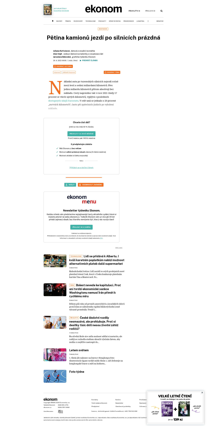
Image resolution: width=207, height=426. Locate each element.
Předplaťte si (134, 11)
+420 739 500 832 (130, 411)
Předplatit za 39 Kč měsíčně (81, 134)
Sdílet (72, 185)
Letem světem (79, 350)
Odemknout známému (92, 185)
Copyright (47, 402)
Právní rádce (129, 21)
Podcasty (102, 21)
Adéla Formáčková (117, 411)
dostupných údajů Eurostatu (63, 100)
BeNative (160, 21)
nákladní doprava (69, 72)
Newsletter (119, 403)
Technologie (91, 21)
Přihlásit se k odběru (81, 227)
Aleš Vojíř (57, 54)
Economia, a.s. (65, 402)
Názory (59, 21)
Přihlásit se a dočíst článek (81, 167)
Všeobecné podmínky (123, 406)
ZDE (101, 238)
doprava (57, 72)
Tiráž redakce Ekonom (99, 403)
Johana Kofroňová (61, 51)
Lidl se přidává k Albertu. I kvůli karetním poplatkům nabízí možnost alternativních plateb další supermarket (96, 260)
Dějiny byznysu (115, 21)
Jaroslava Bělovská (62, 57)
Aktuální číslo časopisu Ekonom (61, 10)
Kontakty (95, 400)
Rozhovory (78, 21)
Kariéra (118, 400)
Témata (68, 21)
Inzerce (94, 411)
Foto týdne (76, 371)
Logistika (140, 21)
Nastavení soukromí (146, 403)
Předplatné (95, 406)
